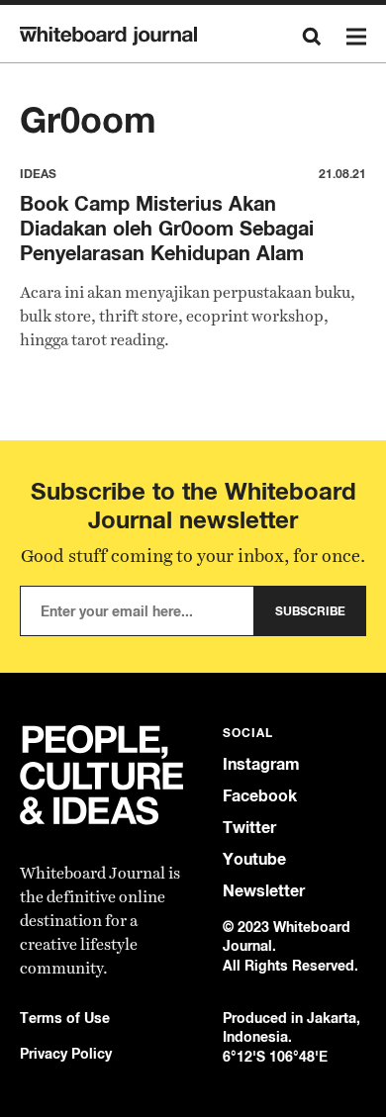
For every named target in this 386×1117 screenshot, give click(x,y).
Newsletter (264, 891)
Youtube (254, 859)
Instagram (261, 764)
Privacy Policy (66, 1053)
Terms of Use (65, 1017)
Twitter (249, 827)
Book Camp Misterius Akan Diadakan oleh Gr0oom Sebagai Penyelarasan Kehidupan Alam (167, 228)
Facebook (260, 796)
